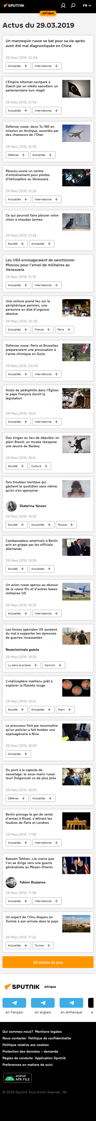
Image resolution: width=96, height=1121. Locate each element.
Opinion (50, 665)
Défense (13, 155)
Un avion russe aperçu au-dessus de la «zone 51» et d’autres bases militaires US (32, 589)
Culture (36, 466)
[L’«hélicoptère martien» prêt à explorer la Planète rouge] (76, 688)
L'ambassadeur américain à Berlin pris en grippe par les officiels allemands (32, 545)
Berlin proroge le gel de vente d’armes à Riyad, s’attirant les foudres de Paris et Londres (29, 818)
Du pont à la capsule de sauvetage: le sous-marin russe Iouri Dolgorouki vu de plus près (31, 774)
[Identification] (63, 5)
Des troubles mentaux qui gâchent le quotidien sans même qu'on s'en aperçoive (31, 486)
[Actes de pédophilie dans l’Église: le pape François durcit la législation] (76, 398)
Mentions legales (48, 1031)
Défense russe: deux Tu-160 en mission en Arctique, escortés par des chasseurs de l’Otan (32, 131)
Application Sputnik (50, 1058)
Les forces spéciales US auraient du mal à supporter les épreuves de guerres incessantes (31, 633)
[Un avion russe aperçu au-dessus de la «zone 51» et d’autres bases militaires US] (76, 591)
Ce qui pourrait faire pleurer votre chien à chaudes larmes (32, 217)
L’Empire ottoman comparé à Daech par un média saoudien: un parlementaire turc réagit (32, 86)
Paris (60, 329)
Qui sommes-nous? (17, 1031)
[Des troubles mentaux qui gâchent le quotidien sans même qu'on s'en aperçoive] (76, 488)
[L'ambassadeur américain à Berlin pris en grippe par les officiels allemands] (76, 547)
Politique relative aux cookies (25, 1045)
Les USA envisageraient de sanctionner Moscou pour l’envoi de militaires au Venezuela (40, 265)
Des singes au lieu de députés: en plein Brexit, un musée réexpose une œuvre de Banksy (32, 442)
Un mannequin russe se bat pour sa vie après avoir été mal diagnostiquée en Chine (45, 43)
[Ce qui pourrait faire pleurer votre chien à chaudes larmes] (76, 222)
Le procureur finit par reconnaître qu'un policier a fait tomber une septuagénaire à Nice (32, 730)
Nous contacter (14, 1038)
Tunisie (39, 945)
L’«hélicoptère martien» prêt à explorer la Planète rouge (29, 683)
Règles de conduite (17, 1058)
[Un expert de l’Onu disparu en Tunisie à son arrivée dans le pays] (76, 923)
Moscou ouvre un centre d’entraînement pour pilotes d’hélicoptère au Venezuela (28, 175)
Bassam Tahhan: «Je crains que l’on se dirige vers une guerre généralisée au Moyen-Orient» (30, 863)
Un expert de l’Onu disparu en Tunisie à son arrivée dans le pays (32, 919)
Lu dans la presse (19, 665)
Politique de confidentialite (49, 1038)
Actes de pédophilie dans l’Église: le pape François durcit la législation (32, 394)
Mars (61, 709)
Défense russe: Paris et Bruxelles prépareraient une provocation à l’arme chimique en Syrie (32, 350)
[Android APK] (17, 1078)
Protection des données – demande (30, 1051)
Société (12, 243)
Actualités (14, 66)
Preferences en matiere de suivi (27, 1064)
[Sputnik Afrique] (14, 7)
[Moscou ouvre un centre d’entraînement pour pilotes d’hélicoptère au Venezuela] (76, 177)
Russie (62, 524)
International (43, 66)
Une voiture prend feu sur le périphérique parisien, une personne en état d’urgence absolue (28, 307)
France (39, 329)
